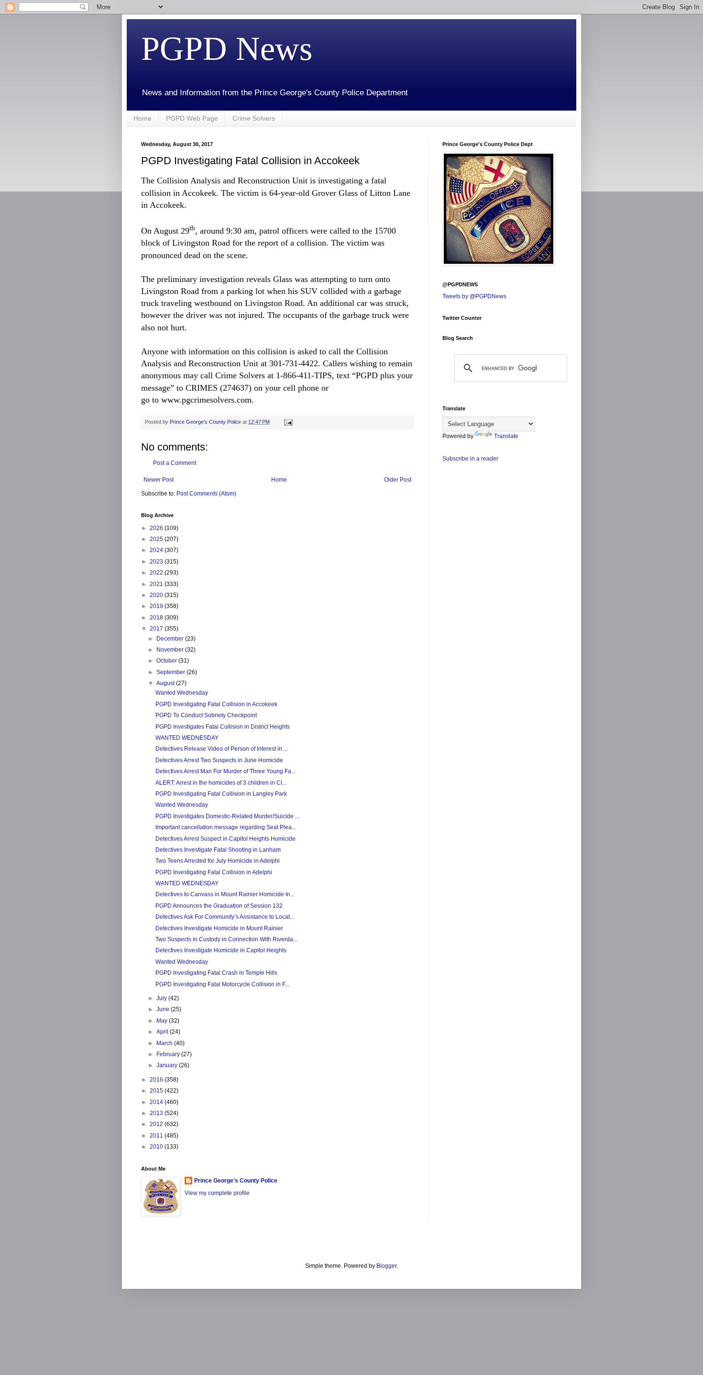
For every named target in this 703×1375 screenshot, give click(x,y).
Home (142, 118)
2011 (157, 1135)
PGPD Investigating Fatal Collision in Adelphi (213, 872)
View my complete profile (217, 1193)
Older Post (397, 479)
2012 (157, 1124)
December (170, 638)
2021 (157, 584)
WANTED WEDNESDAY (187, 737)
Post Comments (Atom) (206, 493)
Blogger (386, 1265)
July (162, 998)
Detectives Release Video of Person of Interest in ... (221, 748)
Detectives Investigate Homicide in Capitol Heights (220, 950)
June (163, 1009)
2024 (157, 550)
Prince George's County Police (235, 1180)
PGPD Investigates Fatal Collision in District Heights (222, 726)
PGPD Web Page (192, 118)
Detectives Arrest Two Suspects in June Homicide (219, 760)
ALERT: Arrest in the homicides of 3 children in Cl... (220, 782)
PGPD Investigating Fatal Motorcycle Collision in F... (222, 984)
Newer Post (158, 479)
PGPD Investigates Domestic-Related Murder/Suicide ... (227, 816)
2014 (157, 1102)
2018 (157, 617)
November (170, 649)
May (162, 1020)
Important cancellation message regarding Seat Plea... (225, 827)
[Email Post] (288, 422)
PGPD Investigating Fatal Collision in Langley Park (221, 793)
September (171, 672)
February (168, 1054)
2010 (157, 1146)
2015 (157, 1090)
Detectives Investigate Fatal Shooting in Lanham (218, 849)
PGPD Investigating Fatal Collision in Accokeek (216, 704)
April (163, 1031)
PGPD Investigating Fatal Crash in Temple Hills (216, 972)
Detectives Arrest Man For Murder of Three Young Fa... (225, 771)
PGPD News (226, 48)
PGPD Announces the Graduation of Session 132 (219, 905)
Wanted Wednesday (181, 692)
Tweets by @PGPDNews (474, 296)
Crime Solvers (253, 118)
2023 (157, 561)
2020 (157, 595)
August (166, 683)
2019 (157, 606)
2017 (157, 628)
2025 (157, 539)
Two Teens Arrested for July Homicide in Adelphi (217, 860)
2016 (157, 1079)
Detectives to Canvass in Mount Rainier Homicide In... (225, 894)
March (165, 1043)
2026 (157, 528)
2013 (157, 1113)
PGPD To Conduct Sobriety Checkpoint (206, 715)
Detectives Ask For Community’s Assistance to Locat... (224, 916)
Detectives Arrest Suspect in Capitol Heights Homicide (225, 838)
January (167, 1065)
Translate (506, 436)
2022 (157, 572)
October (167, 660)
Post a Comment (174, 463)
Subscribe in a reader (470, 458)
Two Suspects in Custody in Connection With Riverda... (226, 939)
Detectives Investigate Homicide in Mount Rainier (219, 928)
